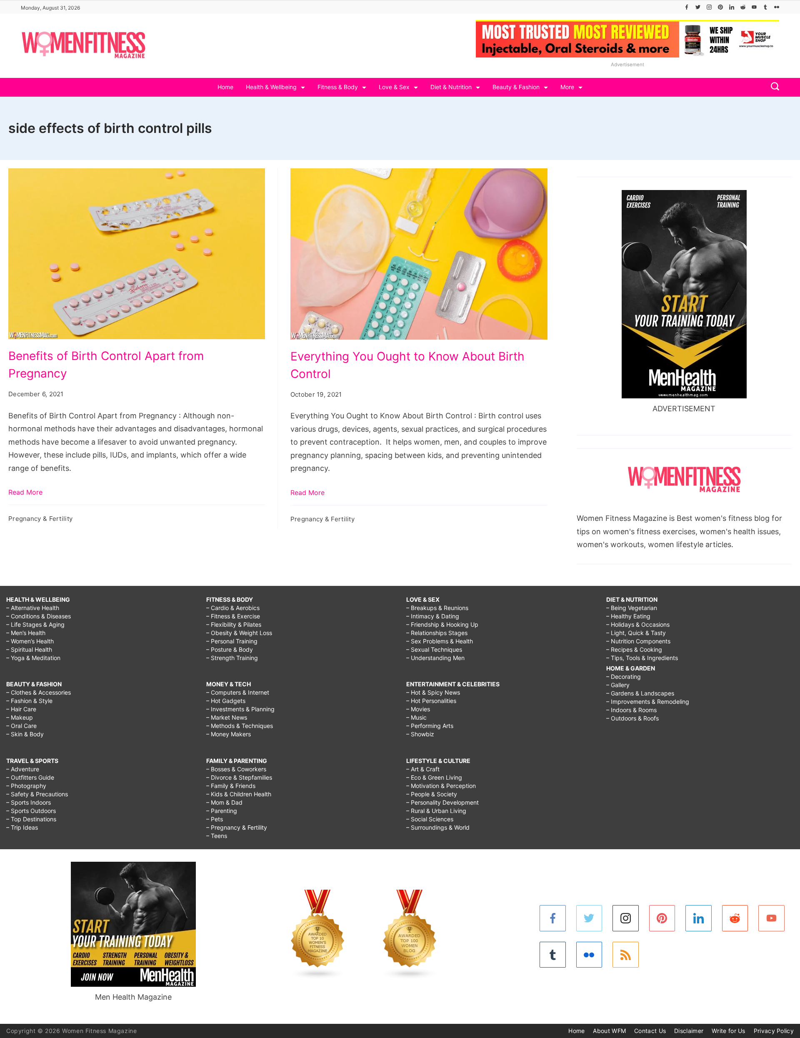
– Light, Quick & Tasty (636, 632)
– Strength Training (232, 657)
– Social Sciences (429, 819)
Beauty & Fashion (516, 86)
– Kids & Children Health (238, 794)
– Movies (418, 709)
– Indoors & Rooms (631, 709)
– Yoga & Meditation (33, 657)
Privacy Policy (774, 1030)
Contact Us (650, 1030)
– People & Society (431, 794)
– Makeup (19, 717)
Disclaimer (688, 1030)
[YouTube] (754, 7)
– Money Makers (228, 734)
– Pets (214, 819)
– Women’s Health (30, 641)
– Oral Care (21, 725)
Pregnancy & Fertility (40, 519)
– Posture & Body (229, 649)
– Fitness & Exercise (233, 616)
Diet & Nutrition (451, 86)
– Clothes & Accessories (38, 692)
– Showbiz (420, 734)
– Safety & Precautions (37, 794)
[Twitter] (697, 7)
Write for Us (728, 1030)
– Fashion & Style (29, 700)
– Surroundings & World (438, 827)
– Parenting (221, 810)
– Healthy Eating (628, 616)
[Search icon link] (773, 87)
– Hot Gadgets (225, 700)
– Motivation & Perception (441, 785)
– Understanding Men (435, 657)
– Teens (216, 835)
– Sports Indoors (28, 802)
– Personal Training (232, 641)
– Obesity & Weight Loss (239, 632)
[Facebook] (686, 7)
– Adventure (22, 769)
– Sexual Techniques (434, 649)
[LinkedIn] (731, 7)
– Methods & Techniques (239, 725)
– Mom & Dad (224, 802)
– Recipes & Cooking (634, 649)
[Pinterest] (720, 7)
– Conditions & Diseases (38, 616)
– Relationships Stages (437, 632)
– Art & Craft (423, 769)
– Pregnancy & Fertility (236, 827)
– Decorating (623, 676)
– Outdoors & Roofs (632, 718)
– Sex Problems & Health (439, 641)
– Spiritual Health (29, 649)
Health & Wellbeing (271, 86)
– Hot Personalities (431, 700)
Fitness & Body (338, 86)
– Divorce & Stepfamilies (239, 777)
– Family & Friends (230, 785)
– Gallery (618, 684)
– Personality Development (442, 802)
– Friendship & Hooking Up (442, 624)
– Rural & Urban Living (436, 810)
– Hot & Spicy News (433, 692)
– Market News (226, 717)
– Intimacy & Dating (432, 616)
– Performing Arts (429, 725)
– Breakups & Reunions (437, 607)
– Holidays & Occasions (638, 624)
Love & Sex (394, 86)
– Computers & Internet (237, 692)
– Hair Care (21, 709)
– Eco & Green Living (434, 777)
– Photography (26, 785)
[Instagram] (709, 7)
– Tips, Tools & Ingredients (642, 657)
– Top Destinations (31, 819)
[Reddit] (742, 7)
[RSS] (625, 955)
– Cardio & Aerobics (233, 607)
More (567, 86)
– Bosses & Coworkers (236, 769)
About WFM (609, 1030)
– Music (416, 717)
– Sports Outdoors (31, 810)
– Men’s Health (25, 632)
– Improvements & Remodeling (647, 701)
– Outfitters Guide (30, 777)
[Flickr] (776, 7)
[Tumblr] (765, 7)
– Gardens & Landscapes (640, 693)
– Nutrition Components (638, 641)
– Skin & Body (25, 734)
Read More (25, 492)
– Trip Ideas (22, 827)
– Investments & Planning (240, 709)
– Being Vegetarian (631, 607)
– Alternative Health (32, 607)
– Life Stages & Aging (35, 624)
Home (225, 86)
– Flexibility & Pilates (233, 624)
